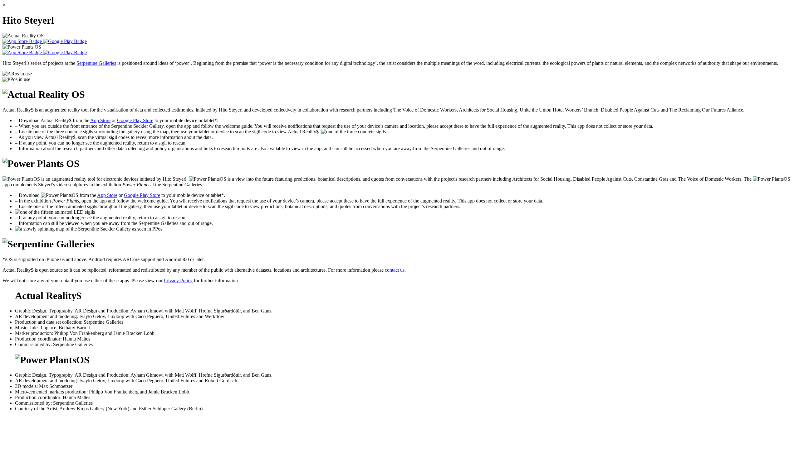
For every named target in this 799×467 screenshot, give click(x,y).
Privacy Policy (178, 280)
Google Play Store (135, 120)
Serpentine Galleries (96, 63)
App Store (100, 120)
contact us (394, 270)
